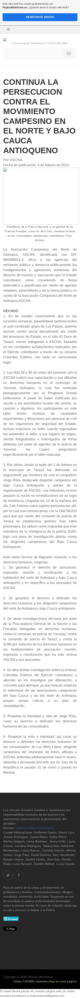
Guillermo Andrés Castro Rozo (34, 828)
